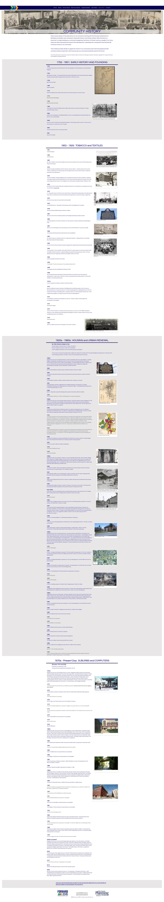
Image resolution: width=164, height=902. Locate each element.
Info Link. (77, 253)
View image (56, 187)
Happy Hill (52, 181)
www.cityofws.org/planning (82, 894)
